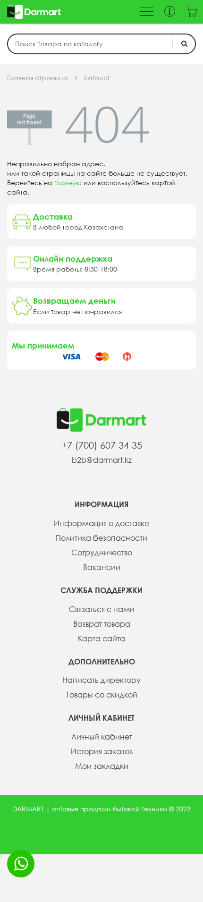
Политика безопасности (101, 538)
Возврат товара (101, 624)
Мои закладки (101, 766)
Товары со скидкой (101, 694)
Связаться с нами (102, 609)
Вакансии (101, 567)
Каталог (97, 78)
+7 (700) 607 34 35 (101, 445)
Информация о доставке (101, 523)
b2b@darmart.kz (102, 460)
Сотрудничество (101, 552)
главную (68, 183)
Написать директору (101, 680)
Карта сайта (101, 638)
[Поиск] (184, 43)
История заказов (102, 751)
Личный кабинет (101, 736)
